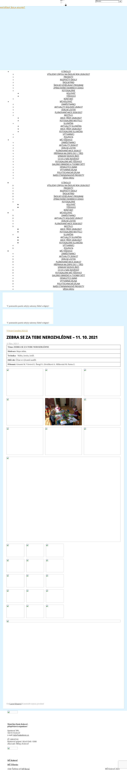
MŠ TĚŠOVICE (66, 139)
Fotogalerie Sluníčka (71, 131)
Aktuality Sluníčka (71, 126)
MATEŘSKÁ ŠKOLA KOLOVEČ (12, 7)
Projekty (68, 77)
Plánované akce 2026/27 (68, 150)
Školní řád (68, 82)
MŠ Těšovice (12, 765)
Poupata (68, 137)
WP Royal (25, 769)
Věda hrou (68, 178)
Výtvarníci (68, 134)
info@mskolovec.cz (21, 735)
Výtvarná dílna (68, 169)
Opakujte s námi (68, 167)
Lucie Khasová (15, 704)
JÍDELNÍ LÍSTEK (68, 148)
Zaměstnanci (68, 142)
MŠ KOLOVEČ (66, 101)
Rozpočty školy (68, 79)
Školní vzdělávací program (68, 85)
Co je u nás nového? (68, 158)
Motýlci (68, 115)
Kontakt (68, 98)
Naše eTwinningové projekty (68, 175)
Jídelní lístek (68, 109)
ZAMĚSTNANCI (68, 104)
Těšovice (71, 96)
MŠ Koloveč (12, 760)
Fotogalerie (68, 90)
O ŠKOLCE (66, 71)
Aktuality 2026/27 (68, 145)
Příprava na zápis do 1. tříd (68, 153)
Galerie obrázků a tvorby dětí (68, 164)
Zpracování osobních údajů (68, 87)
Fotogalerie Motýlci (71, 120)
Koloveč (70, 93)
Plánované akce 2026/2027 (68, 112)
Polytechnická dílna (68, 172)
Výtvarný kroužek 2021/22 (17, 331)
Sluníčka (68, 123)
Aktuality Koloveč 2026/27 (68, 107)
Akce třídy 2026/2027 (71, 118)
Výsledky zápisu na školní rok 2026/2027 (68, 74)
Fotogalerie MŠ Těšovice (68, 161)
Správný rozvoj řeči (68, 156)
